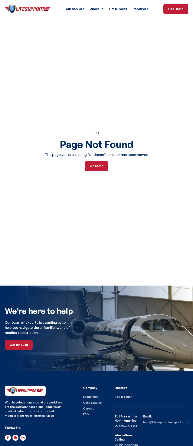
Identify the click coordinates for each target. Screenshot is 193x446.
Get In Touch (118, 9)
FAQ (86, 414)
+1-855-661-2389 (125, 426)
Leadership (90, 397)
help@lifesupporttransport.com (165, 422)
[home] (28, 9)
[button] (75, 9)
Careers (88, 408)
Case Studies (92, 402)
